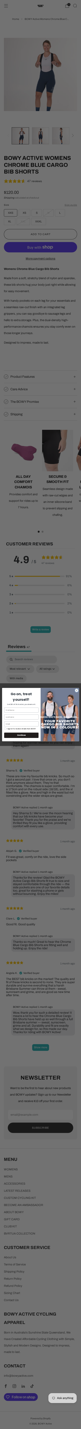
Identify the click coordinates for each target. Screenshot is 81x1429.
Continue (21, 735)
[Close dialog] (76, 690)
